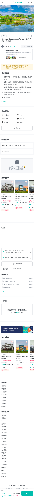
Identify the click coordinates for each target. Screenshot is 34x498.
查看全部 (17, 128)
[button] (17, 67)
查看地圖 (19, 264)
